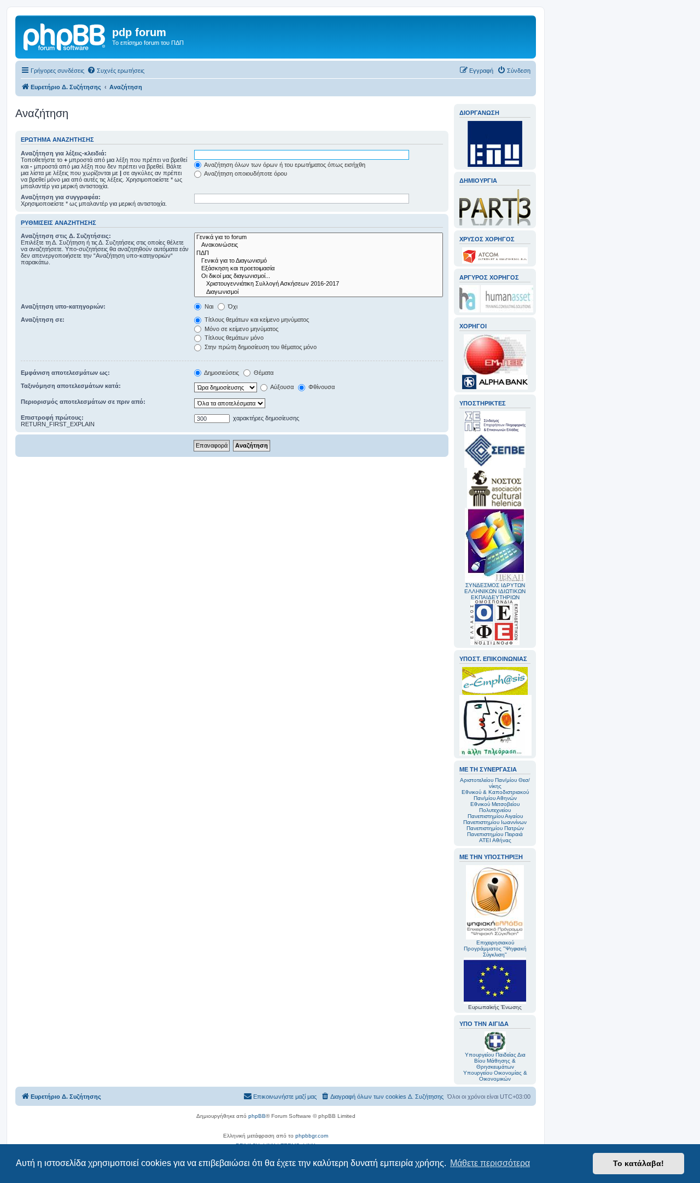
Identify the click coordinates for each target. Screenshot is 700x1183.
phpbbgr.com (311, 1136)
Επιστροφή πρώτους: (52, 417)
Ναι (208, 306)
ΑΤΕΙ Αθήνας (495, 840)
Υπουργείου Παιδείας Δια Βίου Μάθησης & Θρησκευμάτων (495, 1061)
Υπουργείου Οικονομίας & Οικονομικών (495, 1076)
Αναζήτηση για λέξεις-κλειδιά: (64, 153)
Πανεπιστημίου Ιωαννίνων (495, 822)
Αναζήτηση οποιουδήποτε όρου (245, 173)
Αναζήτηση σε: (43, 319)
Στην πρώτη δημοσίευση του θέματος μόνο (260, 347)
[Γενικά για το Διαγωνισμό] (318, 261)
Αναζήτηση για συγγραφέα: (61, 197)
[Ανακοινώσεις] (318, 245)
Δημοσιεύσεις (221, 372)
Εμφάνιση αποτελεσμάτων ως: (65, 372)
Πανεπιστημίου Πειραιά (495, 834)
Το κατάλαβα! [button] (638, 1163)
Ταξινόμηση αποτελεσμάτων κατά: (71, 385)
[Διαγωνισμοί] (318, 292)
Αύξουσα (281, 387)
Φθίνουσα (321, 387)
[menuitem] (115, 70)
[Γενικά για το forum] (318, 237)
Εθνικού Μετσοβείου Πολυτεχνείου (495, 807)
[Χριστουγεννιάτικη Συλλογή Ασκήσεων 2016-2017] (318, 284)
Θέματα (262, 372)
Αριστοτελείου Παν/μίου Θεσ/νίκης (495, 783)
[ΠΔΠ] (318, 253)
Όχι (231, 306)
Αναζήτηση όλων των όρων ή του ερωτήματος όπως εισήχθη (284, 164)
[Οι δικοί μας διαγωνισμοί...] (318, 276)
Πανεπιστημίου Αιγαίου (495, 816)
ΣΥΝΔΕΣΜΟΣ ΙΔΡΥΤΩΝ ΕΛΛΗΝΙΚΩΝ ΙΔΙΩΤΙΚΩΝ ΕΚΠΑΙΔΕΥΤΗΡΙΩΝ (495, 591)
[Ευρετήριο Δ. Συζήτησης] (65, 35)
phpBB (257, 1116)
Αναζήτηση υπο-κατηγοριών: (63, 306)
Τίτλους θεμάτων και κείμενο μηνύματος (256, 319)
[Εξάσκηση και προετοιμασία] (318, 268)
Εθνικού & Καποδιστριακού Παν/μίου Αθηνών (495, 795)
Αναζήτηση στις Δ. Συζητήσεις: (66, 236)
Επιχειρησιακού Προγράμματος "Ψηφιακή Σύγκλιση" (495, 949)
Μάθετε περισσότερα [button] (490, 1163)
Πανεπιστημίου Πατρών (495, 828)
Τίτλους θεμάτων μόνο (233, 337)
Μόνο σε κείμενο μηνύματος (240, 329)
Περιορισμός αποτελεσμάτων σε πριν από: (83, 401)
